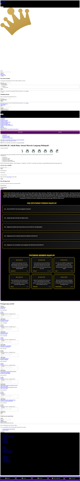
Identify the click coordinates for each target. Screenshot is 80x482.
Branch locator (5, 434)
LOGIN (1, 126)
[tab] (0, 414)
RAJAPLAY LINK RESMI (5, 124)
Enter (2, 168)
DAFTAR (2, 127)
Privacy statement (6, 458)
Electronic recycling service (7, 452)
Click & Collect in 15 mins (5, 129)
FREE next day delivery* (14, 129)
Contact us (4, 448)
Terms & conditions (6, 459)
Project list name (3, 185)
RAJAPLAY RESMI (4, 123)
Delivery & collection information (8, 435)
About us (4, 446)
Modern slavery (5, 457)
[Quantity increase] (1, 330)
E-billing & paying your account (8, 436)
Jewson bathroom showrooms (8, 451)
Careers (4, 447)
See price (2, 312)
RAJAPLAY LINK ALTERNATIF (6, 125)
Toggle (2, 114)
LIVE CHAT (73, 478)
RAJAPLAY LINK (3, 121)
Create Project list (4, 187)
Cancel (2, 188)
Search (1, 70)
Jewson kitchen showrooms (7, 450)
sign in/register (9, 176)
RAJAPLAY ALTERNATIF (5, 122)
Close (2, 130)
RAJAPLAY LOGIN (4, 120)
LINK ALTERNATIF (56, 478)
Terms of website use (6, 461)
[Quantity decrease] (2, 330)
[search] (5, 72)
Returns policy (5, 439)
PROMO (8, 478)
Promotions (5, 438)
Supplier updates (5, 441)
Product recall (5, 437)
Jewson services (5, 449)
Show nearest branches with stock (7, 422)
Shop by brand (5, 440)
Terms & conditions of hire (7, 460)
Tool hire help (5, 442)
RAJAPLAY (2, 119)
